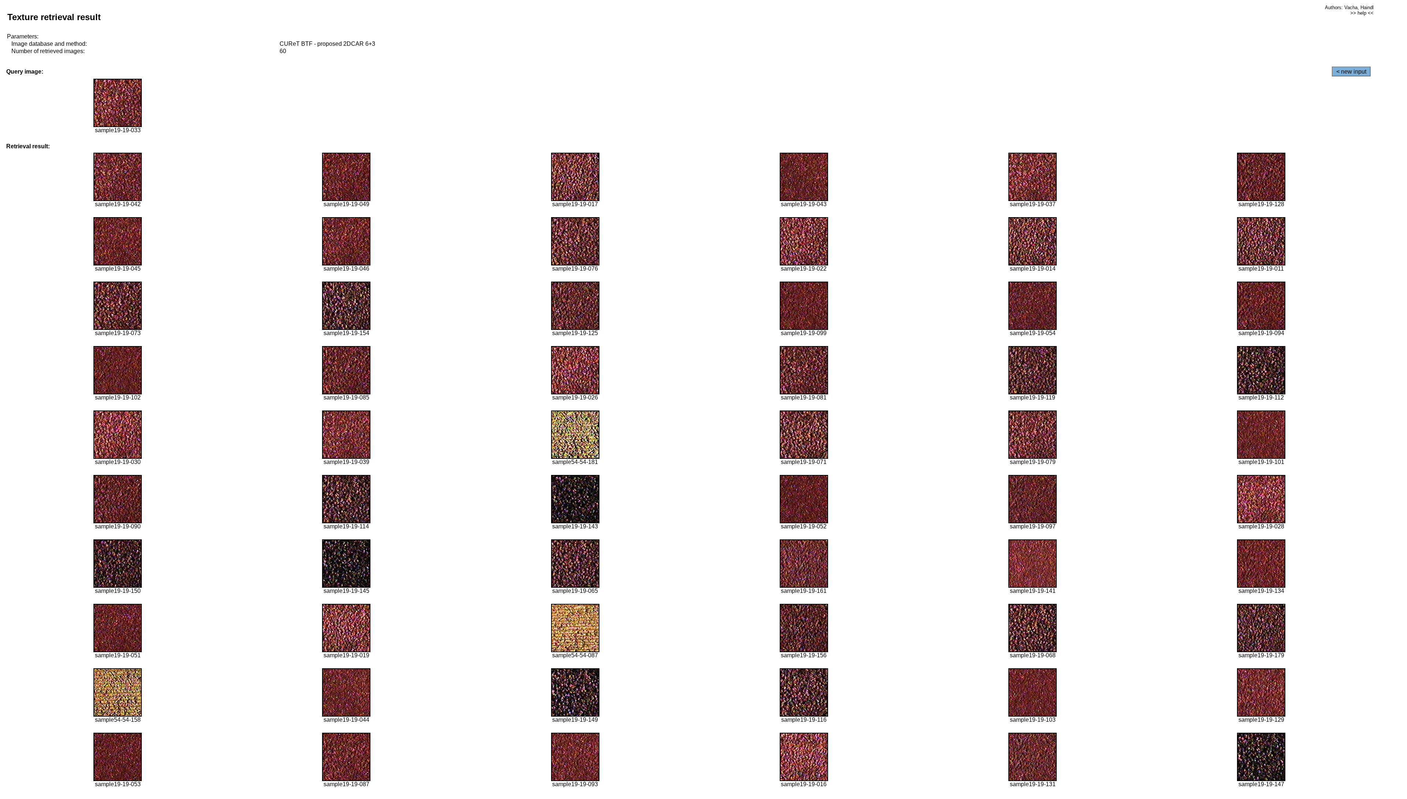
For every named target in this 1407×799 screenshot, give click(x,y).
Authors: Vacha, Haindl (1349, 7)
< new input (1351, 71)
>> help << (1362, 13)
